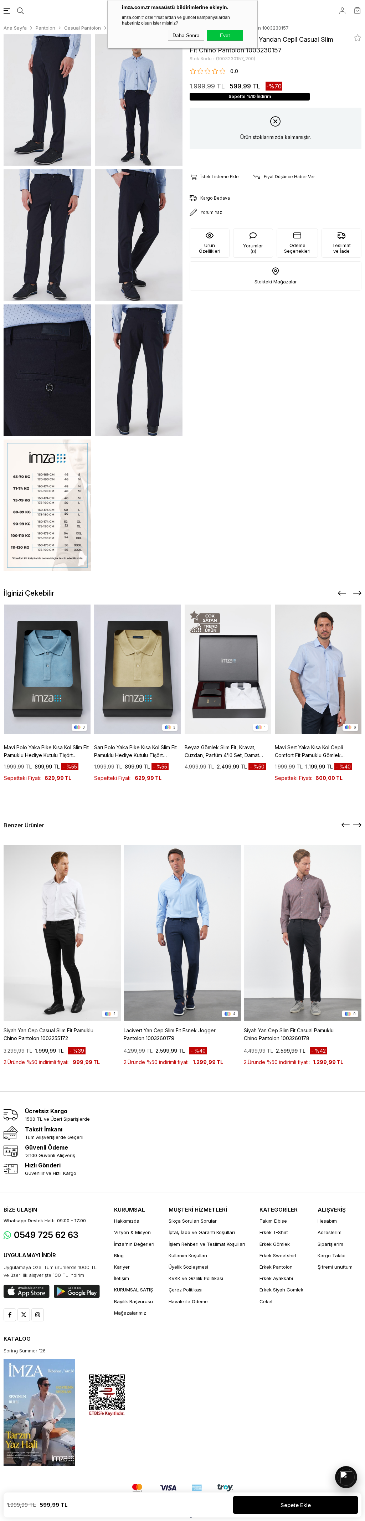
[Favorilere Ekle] (357, 37)
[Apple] (27, 1291)
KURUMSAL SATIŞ (133, 1290)
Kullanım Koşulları (188, 1255)
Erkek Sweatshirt (278, 1255)
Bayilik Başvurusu (133, 1301)
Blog (119, 1255)
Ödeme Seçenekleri (297, 248)
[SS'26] (39, 1412)
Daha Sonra (186, 35)
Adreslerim (329, 1232)
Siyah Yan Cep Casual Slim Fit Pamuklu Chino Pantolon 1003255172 (48, 1034)
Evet (225, 35)
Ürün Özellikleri (209, 248)
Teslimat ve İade (341, 248)
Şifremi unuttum (335, 1267)
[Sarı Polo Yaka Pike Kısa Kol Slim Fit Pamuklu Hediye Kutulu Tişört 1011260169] (137, 669)
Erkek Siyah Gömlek (281, 1290)
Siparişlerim (330, 1244)
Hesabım (327, 1221)
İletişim (121, 1278)
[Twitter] (23, 1314)
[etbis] (107, 1395)
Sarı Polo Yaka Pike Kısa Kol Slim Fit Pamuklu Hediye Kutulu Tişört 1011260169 (135, 751)
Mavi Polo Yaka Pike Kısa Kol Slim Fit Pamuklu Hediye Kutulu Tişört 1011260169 (46, 751)
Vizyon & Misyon (132, 1232)
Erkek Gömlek (274, 1244)
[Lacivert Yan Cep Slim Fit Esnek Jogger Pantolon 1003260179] (182, 933)
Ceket (266, 1301)
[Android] (77, 1291)
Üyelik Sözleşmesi (188, 1267)
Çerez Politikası (185, 1290)
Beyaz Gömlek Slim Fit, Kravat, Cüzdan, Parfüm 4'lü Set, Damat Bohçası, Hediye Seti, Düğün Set (223, 751)
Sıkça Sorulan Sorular (193, 1221)
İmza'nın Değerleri (134, 1244)
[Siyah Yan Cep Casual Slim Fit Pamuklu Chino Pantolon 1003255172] (62, 933)
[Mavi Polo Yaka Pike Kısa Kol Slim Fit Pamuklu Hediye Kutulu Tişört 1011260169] (47, 669)
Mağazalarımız (130, 1313)
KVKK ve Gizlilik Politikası (196, 1278)
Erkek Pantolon (276, 1267)
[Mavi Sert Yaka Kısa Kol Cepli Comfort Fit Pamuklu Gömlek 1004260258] (318, 669)
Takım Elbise (273, 1221)
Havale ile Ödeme (188, 1301)
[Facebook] (10, 1314)
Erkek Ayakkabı (276, 1278)
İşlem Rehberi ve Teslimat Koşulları (207, 1244)
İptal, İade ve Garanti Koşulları (202, 1232)
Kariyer (122, 1267)
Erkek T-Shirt (273, 1232)
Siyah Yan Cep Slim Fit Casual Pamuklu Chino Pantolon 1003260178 (289, 1034)
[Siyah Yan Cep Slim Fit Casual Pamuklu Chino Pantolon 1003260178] (302, 933)
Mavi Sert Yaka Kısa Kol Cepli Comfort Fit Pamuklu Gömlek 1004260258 (309, 751)
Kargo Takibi (331, 1255)
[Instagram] (37, 1314)
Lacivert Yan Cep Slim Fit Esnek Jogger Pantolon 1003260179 (170, 1034)
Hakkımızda (126, 1221)
